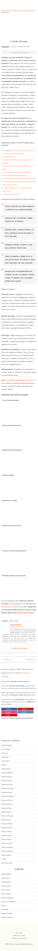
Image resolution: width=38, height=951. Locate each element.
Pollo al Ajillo (4, 909)
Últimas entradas (14, 621)
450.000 (24, 709)
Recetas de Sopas (6, 835)
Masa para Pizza (6, 886)
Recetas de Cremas (6, 784)
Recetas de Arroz (6, 769)
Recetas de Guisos (6, 792)
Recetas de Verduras (7, 847)
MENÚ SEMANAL (6, 874)
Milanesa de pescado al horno (11, 525)
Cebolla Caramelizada (7, 897)
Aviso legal (19, 933)
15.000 (8, 715)
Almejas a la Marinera (7, 917)
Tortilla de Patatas (6, 882)
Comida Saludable (6, 745)
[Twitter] (34, 625)
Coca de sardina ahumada (10, 400)
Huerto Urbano (5, 761)
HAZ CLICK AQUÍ (26, 613)
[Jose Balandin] (5, 631)
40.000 (24, 712)
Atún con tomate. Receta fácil (11, 425)
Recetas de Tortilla (6, 843)
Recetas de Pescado (9, 607)
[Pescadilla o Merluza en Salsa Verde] (18, 594)
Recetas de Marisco (6, 804)
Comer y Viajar (5, 749)
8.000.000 (8, 709)
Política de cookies (19, 935)
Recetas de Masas (6, 808)
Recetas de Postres (6, 823)
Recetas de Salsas (6, 831)
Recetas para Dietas (7, 851)
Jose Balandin (15, 625)
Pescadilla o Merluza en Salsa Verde (13, 575)
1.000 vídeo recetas (19, 638)
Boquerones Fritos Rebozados (11, 450)
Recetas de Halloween (7, 796)
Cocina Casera (19, 626)
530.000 (8, 712)
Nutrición (3, 765)
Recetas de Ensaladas (7, 788)
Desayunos (4, 753)
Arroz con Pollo (5, 890)
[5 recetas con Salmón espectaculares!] (18, 570)
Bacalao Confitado (8, 475)
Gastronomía (5, 757)
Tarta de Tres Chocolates (8, 901)
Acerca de (4, 621)
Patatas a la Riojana (7, 913)
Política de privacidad (19, 938)
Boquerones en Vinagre (9, 500)
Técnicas (3, 859)
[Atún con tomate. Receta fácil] (18, 444)
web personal (23, 642)
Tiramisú (3, 905)
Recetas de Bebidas (7, 772)
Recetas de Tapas (6, 839)
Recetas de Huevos (6, 800)
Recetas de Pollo (6, 819)
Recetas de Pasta (6, 812)
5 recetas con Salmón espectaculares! (14, 551)
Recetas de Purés (6, 827)
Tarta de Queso (5, 878)
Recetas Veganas (6, 855)
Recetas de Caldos (6, 776)
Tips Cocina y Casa (6, 863)
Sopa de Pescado (6, 893)
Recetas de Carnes (6, 780)
